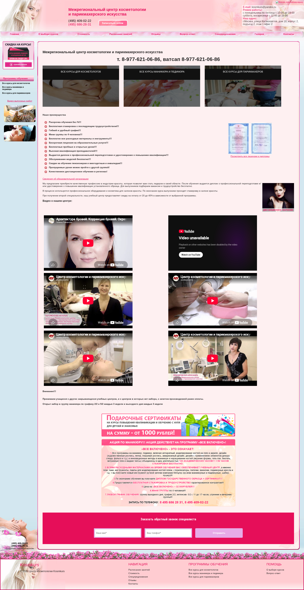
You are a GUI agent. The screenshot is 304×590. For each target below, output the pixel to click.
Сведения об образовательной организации (66, 179)
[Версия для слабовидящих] (289, 2)
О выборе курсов (48, 34)
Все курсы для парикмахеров (16, 93)
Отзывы (156, 34)
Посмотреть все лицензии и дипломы (250, 156)
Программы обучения (15, 78)
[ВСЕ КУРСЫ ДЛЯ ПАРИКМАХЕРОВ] (243, 106)
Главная (14, 34)
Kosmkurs (29, 564)
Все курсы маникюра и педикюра (206, 573)
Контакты (288, 34)
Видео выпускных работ (19, 101)
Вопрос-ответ (187, 34)
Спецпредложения (225, 34)
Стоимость (84, 34)
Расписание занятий (120, 34)
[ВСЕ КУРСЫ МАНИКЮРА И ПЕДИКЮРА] (162, 106)
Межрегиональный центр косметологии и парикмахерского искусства (107, 11)
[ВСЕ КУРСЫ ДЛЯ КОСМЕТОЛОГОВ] (81, 106)
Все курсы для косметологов (16, 83)
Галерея (259, 34)
